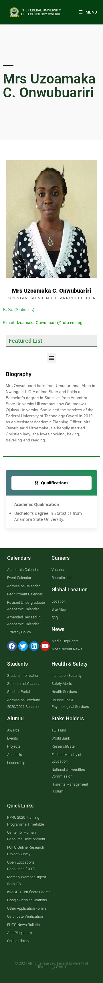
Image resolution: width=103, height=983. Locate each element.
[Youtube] (45, 646)
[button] (51, 358)
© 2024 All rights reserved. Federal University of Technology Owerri (51, 965)
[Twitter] (23, 646)
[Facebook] (12, 646)
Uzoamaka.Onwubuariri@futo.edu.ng (48, 322)
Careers (61, 558)
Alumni (15, 718)
